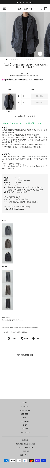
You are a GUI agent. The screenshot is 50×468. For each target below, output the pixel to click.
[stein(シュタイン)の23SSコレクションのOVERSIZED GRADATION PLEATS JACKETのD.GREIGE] (25, 243)
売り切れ (39, 96)
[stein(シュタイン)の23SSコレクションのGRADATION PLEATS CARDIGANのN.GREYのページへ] (25, 276)
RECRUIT (25, 429)
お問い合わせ (25, 432)
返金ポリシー (25, 455)
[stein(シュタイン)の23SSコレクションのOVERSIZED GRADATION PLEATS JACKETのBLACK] (25, 256)
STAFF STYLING (25, 410)
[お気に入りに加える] (16, 363)
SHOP (25, 425)
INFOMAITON (25, 421)
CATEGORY (25, 407)
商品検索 (25, 440)
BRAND (25, 403)
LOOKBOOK (25, 414)
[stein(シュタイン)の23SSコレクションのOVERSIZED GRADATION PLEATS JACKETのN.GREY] (25, 230)
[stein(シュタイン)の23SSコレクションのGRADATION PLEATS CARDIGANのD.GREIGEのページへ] (25, 290)
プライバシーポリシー (25, 448)
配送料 (15, 76)
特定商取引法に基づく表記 (25, 444)
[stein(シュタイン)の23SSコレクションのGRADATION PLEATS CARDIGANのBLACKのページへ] (25, 303)
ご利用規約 (25, 451)
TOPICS (25, 418)
